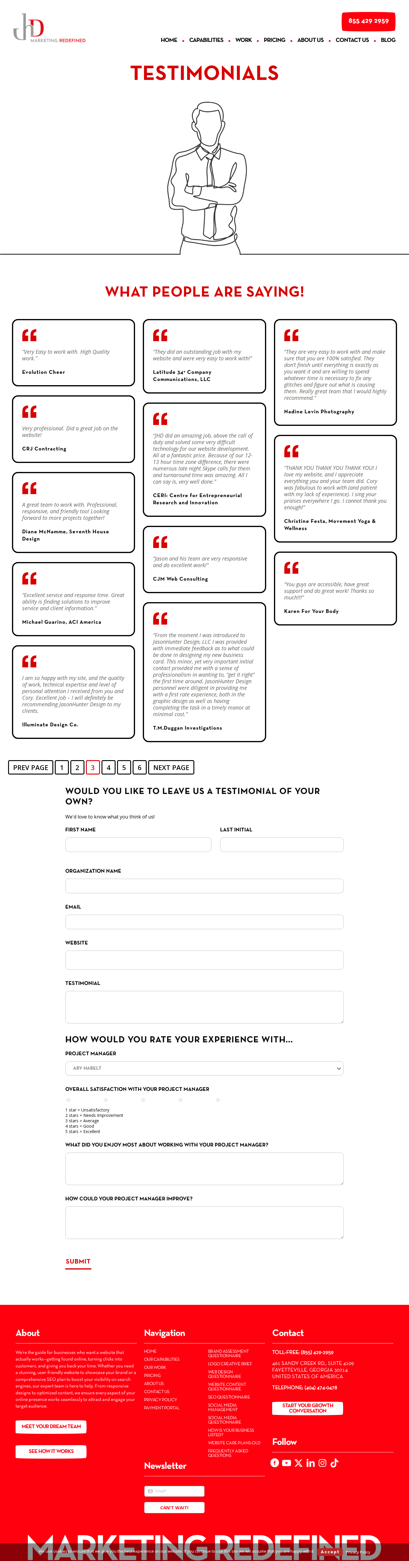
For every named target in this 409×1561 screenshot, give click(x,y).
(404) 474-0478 (321, 1387)
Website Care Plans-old (234, 1443)
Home (150, 1351)
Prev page (30, 767)
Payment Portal (162, 1408)
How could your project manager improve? (129, 1199)
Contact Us (156, 1392)
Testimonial (82, 983)
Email (73, 907)
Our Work (155, 1368)
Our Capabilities (162, 1359)
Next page (171, 767)
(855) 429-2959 (317, 1352)
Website (76, 943)
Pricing (152, 1376)
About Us (154, 1384)
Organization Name (93, 871)
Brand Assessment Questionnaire (228, 1353)
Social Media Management (223, 1407)
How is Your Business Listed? (231, 1432)
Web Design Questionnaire (224, 1374)
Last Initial (236, 830)
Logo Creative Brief (230, 1364)
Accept (330, 1552)
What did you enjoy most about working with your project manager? (166, 1145)
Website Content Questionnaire (227, 1387)
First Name (80, 830)
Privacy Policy (160, 1400)
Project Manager (90, 1053)
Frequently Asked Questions (228, 1453)
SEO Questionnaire (229, 1397)
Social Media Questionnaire (224, 1420)
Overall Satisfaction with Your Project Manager (137, 1089)
